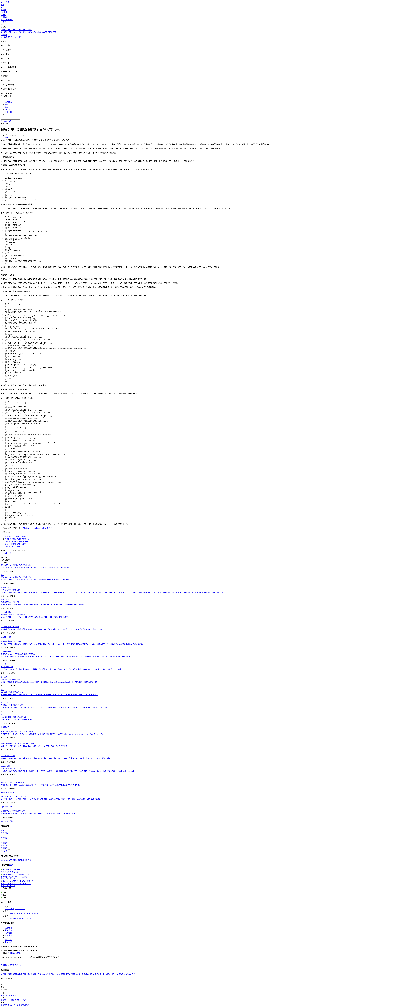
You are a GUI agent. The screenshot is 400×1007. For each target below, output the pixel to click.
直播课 (23, 30)
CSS (2, 778)
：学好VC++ (13, 615)
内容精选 (8, 102)
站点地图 (8, 933)
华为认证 (26, 32)
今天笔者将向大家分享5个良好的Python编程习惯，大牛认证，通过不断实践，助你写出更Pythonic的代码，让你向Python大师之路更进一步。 (52, 734)
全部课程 (4, 32)
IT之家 (77, 974)
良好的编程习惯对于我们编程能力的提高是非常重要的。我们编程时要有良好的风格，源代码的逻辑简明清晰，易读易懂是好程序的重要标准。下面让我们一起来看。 (61, 669)
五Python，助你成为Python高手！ (20, 732)
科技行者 (37, 974)
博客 (2, 5)
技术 (9, 702)
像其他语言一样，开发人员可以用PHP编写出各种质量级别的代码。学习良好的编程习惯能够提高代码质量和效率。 (43, 604)
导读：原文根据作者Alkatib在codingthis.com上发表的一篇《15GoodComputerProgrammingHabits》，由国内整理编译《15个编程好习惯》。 (50, 682)
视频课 (3, 30)
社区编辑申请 (6, 121)
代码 (9, 612)
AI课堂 (3, 22)
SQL (8, 807)
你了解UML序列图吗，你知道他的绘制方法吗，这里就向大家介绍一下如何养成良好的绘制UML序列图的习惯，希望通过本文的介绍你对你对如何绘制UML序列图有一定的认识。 (66, 656)
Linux (3, 766)
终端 (10, 651)
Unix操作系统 (6, 637)
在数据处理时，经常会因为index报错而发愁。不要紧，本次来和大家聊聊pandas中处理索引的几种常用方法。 (41, 785)
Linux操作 (8, 756)
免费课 (3, 15)
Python (12, 792)
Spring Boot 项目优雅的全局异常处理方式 (16, 860)
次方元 (126, 974)
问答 (9, 37)
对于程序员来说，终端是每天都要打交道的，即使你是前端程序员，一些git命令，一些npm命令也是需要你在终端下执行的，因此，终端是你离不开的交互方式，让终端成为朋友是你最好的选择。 (72, 644)
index (8, 792)
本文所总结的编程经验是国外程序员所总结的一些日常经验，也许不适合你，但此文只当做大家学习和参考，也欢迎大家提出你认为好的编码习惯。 (55, 707)
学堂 (2, 7)
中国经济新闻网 (69, 974)
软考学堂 (29, 30)
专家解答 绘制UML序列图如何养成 (18, 654)
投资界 (121, 974)
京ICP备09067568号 (15, 953)
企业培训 (4, 17)
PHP (2, 553)
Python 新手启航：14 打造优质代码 (18, 744)
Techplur (22, 909)
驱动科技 (31, 974)
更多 (11, 865)
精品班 (3, 10)
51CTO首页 (5, 2)
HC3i (17, 909)
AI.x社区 (35, 914)
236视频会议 (96, 974)
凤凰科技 (24, 974)
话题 (6, 107)
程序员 (3, 651)
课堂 (12, 37)
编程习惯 (7, 553)
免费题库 (54, 32)
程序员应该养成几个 (12, 641)
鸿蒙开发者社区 (6, 20)
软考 (14, 32)
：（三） (16, 577)
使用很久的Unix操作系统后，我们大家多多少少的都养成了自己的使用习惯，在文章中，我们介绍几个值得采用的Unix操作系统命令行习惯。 (52, 629)
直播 (19, 37)
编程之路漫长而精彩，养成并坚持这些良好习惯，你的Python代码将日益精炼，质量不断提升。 (36, 746)
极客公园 (88, 974)
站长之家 (55, 974)
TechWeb (44, 974)
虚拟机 (7, 766)
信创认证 (19, 32)
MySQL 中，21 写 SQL (13, 796)
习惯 (7, 651)
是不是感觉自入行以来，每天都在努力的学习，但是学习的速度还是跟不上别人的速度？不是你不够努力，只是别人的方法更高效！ (49, 695)
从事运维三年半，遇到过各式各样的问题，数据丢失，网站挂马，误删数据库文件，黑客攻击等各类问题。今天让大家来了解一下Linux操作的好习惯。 (56, 758)
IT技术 (38, 32)
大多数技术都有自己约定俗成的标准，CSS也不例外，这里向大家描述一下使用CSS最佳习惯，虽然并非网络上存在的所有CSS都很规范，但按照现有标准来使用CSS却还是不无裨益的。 (68, 771)
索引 (11, 807)
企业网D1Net (114, 974)
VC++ (3, 624)
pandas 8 (4, 792)
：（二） (16, 565)
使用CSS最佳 (11, 768)
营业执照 (4, 965)
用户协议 (8, 940)
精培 (15, 919)
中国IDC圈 (105, 974)
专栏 (16, 37)
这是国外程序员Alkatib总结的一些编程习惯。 (17, 719)
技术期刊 (8, 112)
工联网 (82, 974)
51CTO (7, 909)
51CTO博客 (9, 914)
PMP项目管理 (46, 32)
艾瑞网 (49, 974)
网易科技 (17, 974)
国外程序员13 (11, 705)
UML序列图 (5, 664)
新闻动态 (8, 930)
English (7, 937)
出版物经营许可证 (14, 965)
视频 (6, 104)
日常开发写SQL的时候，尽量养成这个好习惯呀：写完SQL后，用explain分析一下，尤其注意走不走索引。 (40, 813)
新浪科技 (4, 974)
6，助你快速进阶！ (13, 692)
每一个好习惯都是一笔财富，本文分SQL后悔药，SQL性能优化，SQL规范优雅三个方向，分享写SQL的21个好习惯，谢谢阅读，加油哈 (50, 799)
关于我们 (8, 928)
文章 (2, 37)
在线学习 (4, 35)
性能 (11, 821)
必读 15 (10, 679)
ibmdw (3, 599)
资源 (6, 37)
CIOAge (13, 909)
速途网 (61, 974)
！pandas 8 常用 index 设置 (14, 782)
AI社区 (7, 109)
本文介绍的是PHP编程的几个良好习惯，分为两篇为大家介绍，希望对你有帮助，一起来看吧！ (36, 567)
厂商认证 (32, 32)
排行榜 (13, 30)
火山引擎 (132, 974)
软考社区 (4, 12)
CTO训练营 (27, 919)
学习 (6, 702)
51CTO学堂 (9, 919)
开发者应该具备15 (13, 717)
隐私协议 (8, 942)
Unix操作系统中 (10, 627)
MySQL (3, 807)
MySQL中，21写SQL (13, 811)
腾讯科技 (11, 974)
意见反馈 (8, 935)
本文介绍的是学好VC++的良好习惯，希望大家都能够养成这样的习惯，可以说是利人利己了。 (35, 617)
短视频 (18, 30)
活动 (6, 114)
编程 (5, 612)
